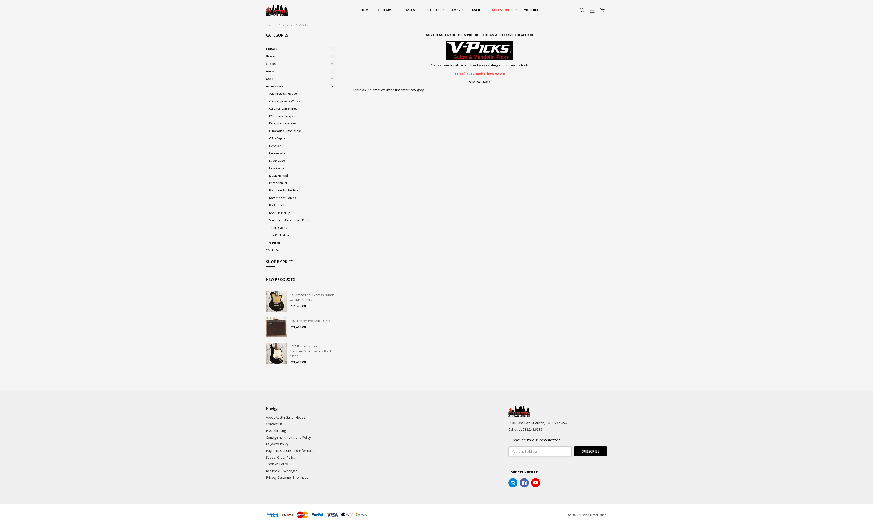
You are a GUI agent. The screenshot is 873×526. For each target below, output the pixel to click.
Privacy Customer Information (288, 477)
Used (476, 10)
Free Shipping (276, 430)
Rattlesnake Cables (282, 198)
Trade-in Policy (277, 464)
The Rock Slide (279, 235)
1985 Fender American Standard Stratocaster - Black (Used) (311, 351)
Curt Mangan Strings (283, 108)
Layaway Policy (277, 444)
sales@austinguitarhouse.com (480, 73)
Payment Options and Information (291, 450)
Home (365, 10)
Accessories (502, 10)
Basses (410, 10)
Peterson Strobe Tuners (285, 190)
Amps (456, 10)
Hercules (275, 146)
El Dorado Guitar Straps (285, 131)
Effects (433, 10)
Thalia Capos (278, 228)
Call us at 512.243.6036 (525, 429)
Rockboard (276, 205)
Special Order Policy (280, 457)
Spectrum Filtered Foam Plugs (289, 220)
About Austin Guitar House (285, 417)
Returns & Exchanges (281, 471)
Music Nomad (278, 176)
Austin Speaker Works (284, 101)
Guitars (385, 10)
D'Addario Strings (281, 116)
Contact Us (274, 424)
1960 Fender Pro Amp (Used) (310, 321)
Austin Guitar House (283, 93)
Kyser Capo (277, 161)
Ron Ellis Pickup (279, 213)
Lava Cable (276, 168)
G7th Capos (277, 138)
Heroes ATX (277, 153)
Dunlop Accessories (282, 123)
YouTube (531, 10)
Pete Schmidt (278, 183)
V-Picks (274, 243)
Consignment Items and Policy (288, 437)
